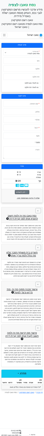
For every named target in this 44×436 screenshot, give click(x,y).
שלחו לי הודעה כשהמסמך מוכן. (28, 198)
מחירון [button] (22, 373)
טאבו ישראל (33, 34)
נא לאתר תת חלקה (31, 87)
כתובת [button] (38, 142)
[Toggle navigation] (4, 35)
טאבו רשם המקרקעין (26, 392)
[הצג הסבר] (38, 210)
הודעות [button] (33, 435)
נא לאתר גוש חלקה (31, 83)
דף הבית (39, 392)
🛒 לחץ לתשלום (22, 192)
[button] (40, 83)
